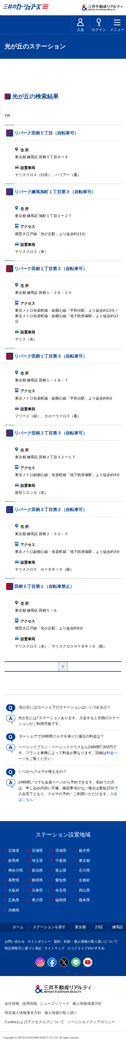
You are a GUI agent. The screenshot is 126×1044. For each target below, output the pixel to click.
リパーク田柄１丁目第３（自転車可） (50, 356)
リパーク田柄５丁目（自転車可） (46, 132)
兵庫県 (37, 890)
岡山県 (84, 890)
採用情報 (29, 1003)
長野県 (13, 880)
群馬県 (13, 860)
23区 (99, 927)
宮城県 (37, 850)
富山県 (60, 870)
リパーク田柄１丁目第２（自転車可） (50, 268)
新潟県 (37, 870)
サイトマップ (54, 948)
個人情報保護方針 (87, 1003)
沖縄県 (13, 910)
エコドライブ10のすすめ (86, 948)
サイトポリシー (39, 941)
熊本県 (84, 900)
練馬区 (117, 927)
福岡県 (60, 900)
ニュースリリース (54, 1003)
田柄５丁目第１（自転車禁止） (44, 586)
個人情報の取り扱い (60, 1013)
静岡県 (37, 880)
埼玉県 (37, 860)
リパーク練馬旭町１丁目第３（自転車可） (55, 191)
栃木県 (84, 850)
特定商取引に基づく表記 (23, 948)
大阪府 (13, 890)
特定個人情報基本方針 (23, 1013)
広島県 (13, 900)
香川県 (37, 900)
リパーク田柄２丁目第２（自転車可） (50, 509)
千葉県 (60, 860)
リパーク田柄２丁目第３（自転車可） (50, 432)
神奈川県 (15, 870)
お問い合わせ (15, 941)
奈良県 (60, 890)
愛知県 (60, 880)
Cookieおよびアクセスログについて (34, 1022)
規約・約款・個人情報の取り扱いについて (86, 941)
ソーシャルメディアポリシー (91, 1022)
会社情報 (12, 1003)
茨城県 (60, 850)
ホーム (18, 927)
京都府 (84, 880)
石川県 (84, 870)
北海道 (13, 850)
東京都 (84, 860)
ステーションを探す (49, 927)
